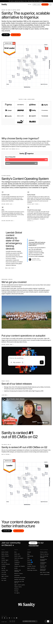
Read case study (9, 268)
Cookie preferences (44, 574)
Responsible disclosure (43, 570)
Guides (16, 568)
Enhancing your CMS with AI (19, 582)
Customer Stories (31, 566)
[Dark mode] (50, 621)
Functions (4, 574)
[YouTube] (4, 618)
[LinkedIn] (7, 618)
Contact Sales (36, 4)
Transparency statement (43, 563)
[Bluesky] (9, 618)
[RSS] (14, 618)
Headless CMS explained (17, 571)
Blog (28, 554)
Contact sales (18, 530)
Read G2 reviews (5, 454)
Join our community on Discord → (11, 544)
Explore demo (7, 530)
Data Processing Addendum (44, 557)
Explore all (30, 220)
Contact (29, 552)
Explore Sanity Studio (32, 204)
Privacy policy (43, 552)
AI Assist (4, 578)
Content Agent (5, 560)
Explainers (17, 575)
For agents (17, 592)
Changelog (29, 564)
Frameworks (17, 562)
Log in (29, 4)
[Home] (4, 4)
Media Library (5, 554)
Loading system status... (30, 621)
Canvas (3, 558)
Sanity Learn (17, 556)
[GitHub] (2, 618)
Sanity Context (5, 556)
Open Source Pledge (44, 572)
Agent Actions (5, 576)
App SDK (3, 568)
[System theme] (48, 621)
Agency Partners (31, 568)
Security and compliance (43, 566)
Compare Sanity (18, 586)
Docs (15, 552)
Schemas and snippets (19, 566)
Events (28, 560)
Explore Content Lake (7, 204)
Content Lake (5, 570)
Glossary (16, 588)
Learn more (4, 395)
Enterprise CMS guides (19, 577)
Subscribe (33, 542)
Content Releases (6, 564)
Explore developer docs (7, 220)
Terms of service (44, 554)
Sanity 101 (17, 554)
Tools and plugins (18, 558)
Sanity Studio (5, 552)
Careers (29, 562)
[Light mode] (46, 621)
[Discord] (16, 618)
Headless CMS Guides (19, 579)
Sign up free (16, 34)
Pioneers (16, 560)
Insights (4, 566)
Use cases (4, 580)
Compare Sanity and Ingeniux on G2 (10, 149)
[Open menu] (50, 4)
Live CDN (4, 572)
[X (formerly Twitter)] (11, 618)
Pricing (16, 590)
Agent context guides (19, 584)
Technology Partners (32, 570)
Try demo (6, 34)
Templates (16, 564)
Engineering (30, 556)
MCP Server (4, 562)
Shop (28, 558)
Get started (45, 4)
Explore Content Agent (7, 344)
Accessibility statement (43, 560)
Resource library (18, 573)
